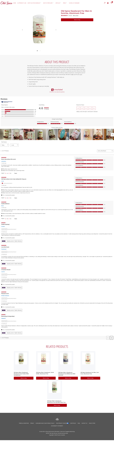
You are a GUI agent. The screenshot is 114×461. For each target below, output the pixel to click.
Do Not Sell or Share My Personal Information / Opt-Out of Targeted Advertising (57, 431)
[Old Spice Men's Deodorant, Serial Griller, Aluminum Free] (43, 358)
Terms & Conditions (24, 423)
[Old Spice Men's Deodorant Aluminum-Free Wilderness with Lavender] (66, 358)
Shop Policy (73, 423)
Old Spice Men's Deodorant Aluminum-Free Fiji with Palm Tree (56, 401)
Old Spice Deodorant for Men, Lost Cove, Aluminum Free (90, 373)
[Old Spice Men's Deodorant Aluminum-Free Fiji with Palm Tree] (55, 387)
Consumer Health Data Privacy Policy (45, 423)
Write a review (75, 15)
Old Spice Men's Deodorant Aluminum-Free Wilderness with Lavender (66, 374)
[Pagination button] (37, 50)
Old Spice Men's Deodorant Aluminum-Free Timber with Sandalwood (21, 374)
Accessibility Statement (57, 425)
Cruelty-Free (92, 423)
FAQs (79, 423)
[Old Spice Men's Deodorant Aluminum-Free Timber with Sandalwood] (21, 358)
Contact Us (84, 423)
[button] (105, 3)
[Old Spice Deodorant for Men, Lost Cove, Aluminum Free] (88, 358)
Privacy (32, 423)
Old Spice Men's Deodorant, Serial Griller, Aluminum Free (45, 373)
